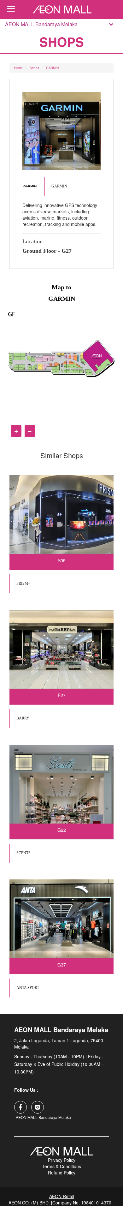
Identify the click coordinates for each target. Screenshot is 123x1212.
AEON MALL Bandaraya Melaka (41, 24)
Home (18, 68)
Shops (34, 68)
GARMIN (52, 68)
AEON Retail (61, 1196)
